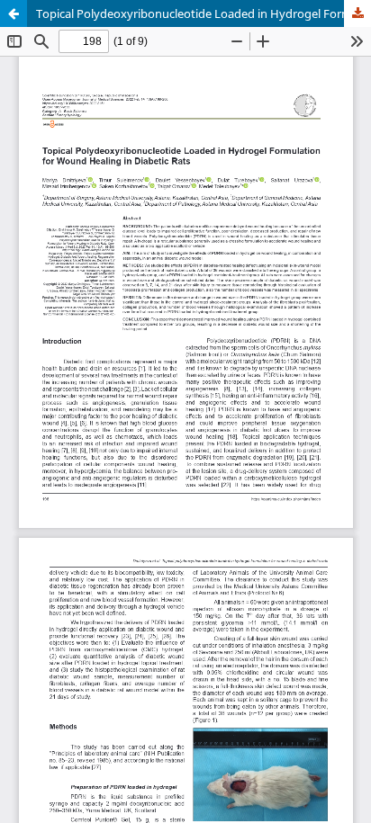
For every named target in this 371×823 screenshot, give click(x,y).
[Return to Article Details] (13, 13)
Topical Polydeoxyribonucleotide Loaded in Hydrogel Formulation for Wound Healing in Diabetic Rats (203, 13)
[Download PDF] (357, 13)
